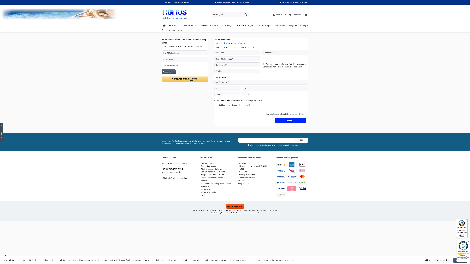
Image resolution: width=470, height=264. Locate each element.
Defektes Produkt (208, 163)
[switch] (461, 235)
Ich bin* (217, 43)
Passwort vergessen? (170, 65)
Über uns (243, 172)
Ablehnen (429, 260)
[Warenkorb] (305, 14)
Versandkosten (230, 210)
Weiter (289, 121)
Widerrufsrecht (207, 189)
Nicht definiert (248, 47)
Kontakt (204, 180)
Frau (236, 47)
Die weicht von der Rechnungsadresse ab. (240, 100)
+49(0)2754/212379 (172, 169)
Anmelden (167, 72)
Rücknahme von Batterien (211, 169)
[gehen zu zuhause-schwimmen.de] (163, 30)
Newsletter (243, 163)
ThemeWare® (254, 213)
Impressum (244, 183)
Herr (227, 47)
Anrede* (217, 47)
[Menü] (466, 220)
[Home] (164, 25)
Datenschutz (244, 180)
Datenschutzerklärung (296, 114)
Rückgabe (205, 186)
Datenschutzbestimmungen (263, 145)
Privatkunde (231, 43)
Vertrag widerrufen (247, 175)
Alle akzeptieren (444, 260)
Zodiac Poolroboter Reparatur (213, 177)
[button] (185, 79)
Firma (242, 43)
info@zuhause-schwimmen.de (180, 178)
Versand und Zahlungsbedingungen (216, 183)
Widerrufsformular (209, 192)
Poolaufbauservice (208, 166)
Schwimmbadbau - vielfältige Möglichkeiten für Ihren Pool (213, 173)
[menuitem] (305, 14)
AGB (203, 195)
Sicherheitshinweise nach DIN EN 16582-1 (253, 167)
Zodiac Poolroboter (247, 177)
